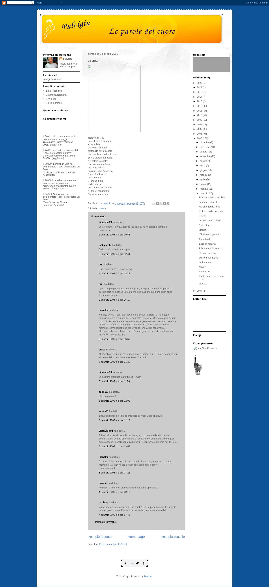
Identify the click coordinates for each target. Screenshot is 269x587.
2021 (200, 87)
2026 (200, 83)
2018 (200, 92)
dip (54, 136)
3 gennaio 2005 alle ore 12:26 (114, 420)
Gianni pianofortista (56, 94)
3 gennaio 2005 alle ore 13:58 (114, 446)
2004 (200, 290)
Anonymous (59, 194)
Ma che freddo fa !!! (209, 206)
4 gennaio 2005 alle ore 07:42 (114, 515)
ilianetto (103, 310)
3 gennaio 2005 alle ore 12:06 (114, 400)
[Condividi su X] (161, 203)
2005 (200, 138)
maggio (204, 174)
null (101, 264)
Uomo (55, 180)
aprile (203, 179)
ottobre (204, 151)
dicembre (205, 142)
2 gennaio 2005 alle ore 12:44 (114, 254)
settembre (205, 156)
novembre (205, 147)
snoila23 (103, 391)
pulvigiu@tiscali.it (52, 79)
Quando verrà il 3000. (210, 220)
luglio (203, 165)
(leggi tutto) (56, 144)
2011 (200, 110)
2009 (200, 119)
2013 (200, 101)
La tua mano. (206, 262)
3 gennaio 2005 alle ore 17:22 (114, 472)
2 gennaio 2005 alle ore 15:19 (114, 299)
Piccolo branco (54, 102)
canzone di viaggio (58, 139)
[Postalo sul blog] (157, 203)
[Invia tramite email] (154, 203)
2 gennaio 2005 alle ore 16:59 (114, 339)
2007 (200, 129)
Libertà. (203, 230)
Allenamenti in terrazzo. (211, 248)
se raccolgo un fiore (60, 153)
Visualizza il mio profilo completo (68, 65)
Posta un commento (106, 521)
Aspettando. (205, 239)
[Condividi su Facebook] (164, 203)
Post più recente (100, 537)
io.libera (103, 502)
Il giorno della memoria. (211, 211)
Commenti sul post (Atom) (113, 544)
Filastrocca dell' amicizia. (212, 197)
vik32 (102, 349)
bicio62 (103, 483)
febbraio (204, 188)
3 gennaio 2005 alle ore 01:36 (114, 361)
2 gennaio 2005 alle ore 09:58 (114, 234)
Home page (136, 537)
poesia (102, 208)
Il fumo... (203, 216)
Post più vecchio (173, 537)
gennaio (204, 193)
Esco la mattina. (207, 243)
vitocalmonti (106, 430)
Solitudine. (204, 225)
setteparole (105, 245)
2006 (200, 133)
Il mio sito (51, 98)
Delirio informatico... (209, 257)
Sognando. (204, 271)
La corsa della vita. (209, 202)
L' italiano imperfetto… (211, 234)
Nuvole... (203, 267)
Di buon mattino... (208, 253)
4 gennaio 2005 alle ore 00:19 (114, 492)
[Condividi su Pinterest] (168, 203)
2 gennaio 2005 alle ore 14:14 (114, 273)
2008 (200, 124)
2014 (200, 96)
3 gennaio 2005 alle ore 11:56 (114, 381)
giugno (204, 170)
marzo (203, 184)
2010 (200, 115)
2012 (200, 106)
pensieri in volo (61, 164)
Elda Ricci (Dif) (54, 90)
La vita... (203, 283)
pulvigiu (67, 58)
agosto (204, 161)
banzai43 (57, 150)
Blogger (148, 576)
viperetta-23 (105, 222)
